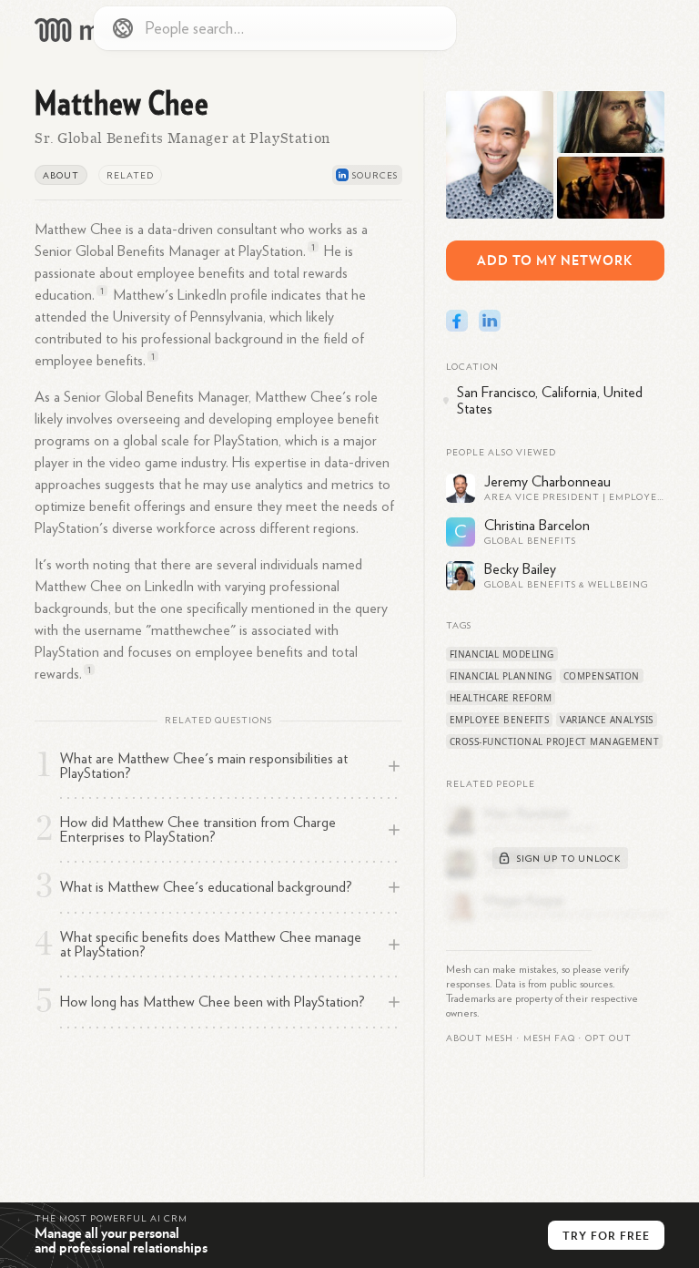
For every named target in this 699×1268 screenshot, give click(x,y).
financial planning (501, 676)
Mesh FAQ (549, 1038)
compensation (601, 676)
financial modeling (502, 654)
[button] (549, 1038)
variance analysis (606, 719)
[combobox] (275, 28)
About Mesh (479, 1038)
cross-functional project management (555, 741)
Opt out (608, 1038)
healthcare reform (501, 697)
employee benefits (500, 719)
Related (130, 175)
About (61, 175)
